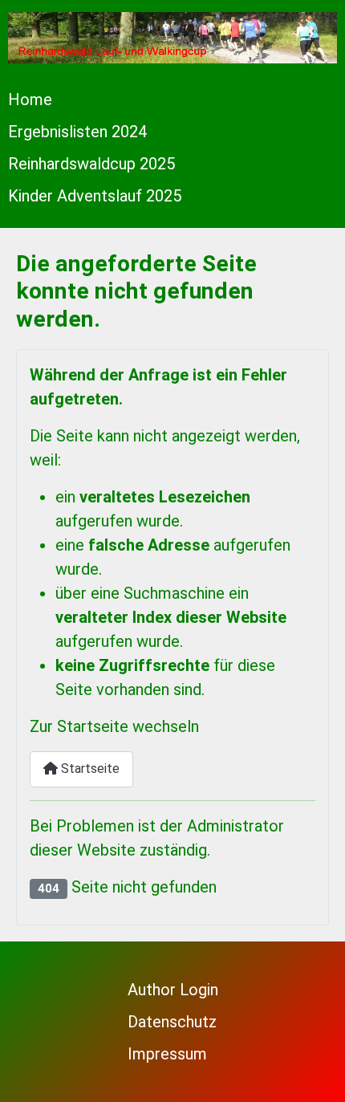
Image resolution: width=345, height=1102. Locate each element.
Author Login (173, 989)
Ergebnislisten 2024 (77, 131)
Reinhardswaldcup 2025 (91, 163)
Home (30, 99)
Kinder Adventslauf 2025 (94, 195)
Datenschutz (172, 1021)
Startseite (89, 768)
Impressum (167, 1053)
